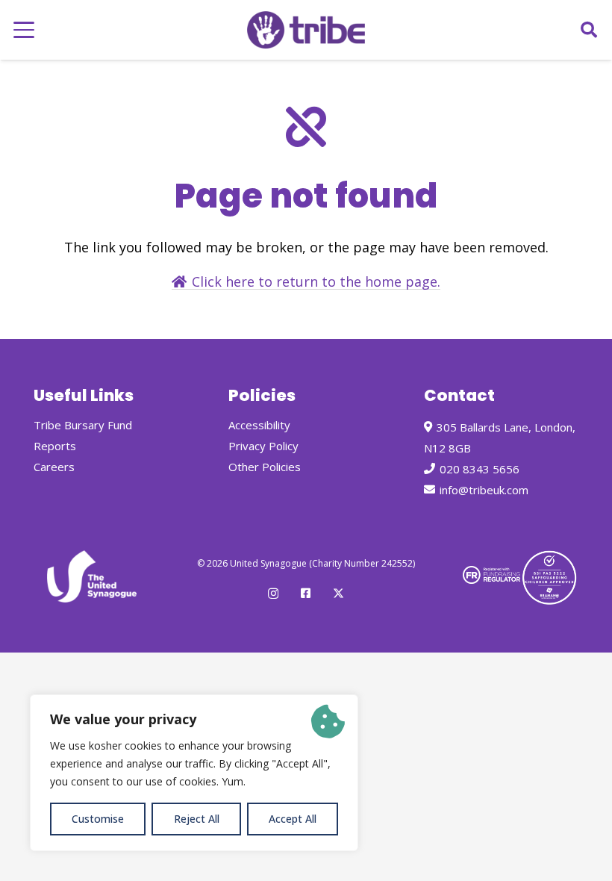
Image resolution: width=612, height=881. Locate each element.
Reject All (196, 819)
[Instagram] (273, 594)
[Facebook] (305, 593)
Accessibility (259, 424)
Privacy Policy (263, 445)
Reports (55, 445)
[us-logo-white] (92, 576)
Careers (54, 466)
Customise (98, 819)
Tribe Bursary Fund (83, 424)
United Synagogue (268, 563)
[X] (338, 594)
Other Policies (264, 466)
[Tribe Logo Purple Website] (306, 30)
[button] (24, 29)
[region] (194, 772)
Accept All (292, 819)
